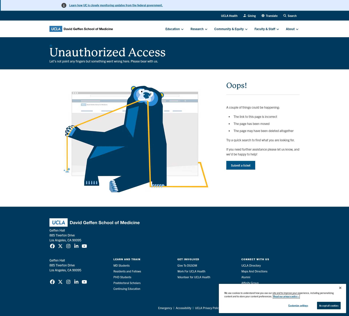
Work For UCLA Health (191, 271)
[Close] (340, 288)
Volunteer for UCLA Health (193, 277)
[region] (282, 298)
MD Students (121, 265)
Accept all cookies (328, 305)
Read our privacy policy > (286, 296)
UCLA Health (229, 15)
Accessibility (183, 308)
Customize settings (298, 305)
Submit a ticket (240, 165)
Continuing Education (126, 288)
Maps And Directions (254, 271)
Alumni (245, 277)
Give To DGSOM (187, 265)
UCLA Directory (251, 265)
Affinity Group (250, 283)
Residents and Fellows (127, 271)
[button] (269, 16)
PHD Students (122, 277)
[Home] (50, 44)
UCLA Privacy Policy (207, 308)
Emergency (165, 308)
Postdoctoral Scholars (127, 283)
